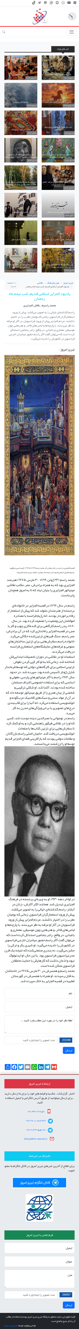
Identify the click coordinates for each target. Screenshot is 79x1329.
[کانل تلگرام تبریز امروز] (39, 1182)
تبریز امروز (68, 282)
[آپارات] (75, 4)
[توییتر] (40, 4)
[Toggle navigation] (72, 32)
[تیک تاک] (34, 4)
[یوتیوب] (69, 4)
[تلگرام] (57, 4)
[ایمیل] (45, 4)
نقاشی (40, 282)
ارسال (68, 1050)
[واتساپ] (51, 4)
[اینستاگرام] (63, 4)
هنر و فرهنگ (53, 282)
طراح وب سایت (10, 1325)
